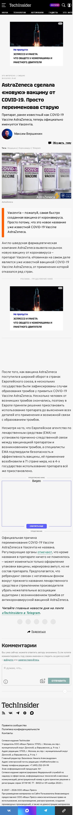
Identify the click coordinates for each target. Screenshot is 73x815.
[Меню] (4, 5)
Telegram (37, 148)
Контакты (7, 733)
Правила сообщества (14, 725)
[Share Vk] (9, 810)
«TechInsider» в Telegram (21, 613)
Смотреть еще (36, 526)
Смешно (21, 76)
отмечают (45, 552)
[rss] (3, 713)
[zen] (25, 713)
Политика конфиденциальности (21, 729)
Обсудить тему (62, 142)
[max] (32, 713)
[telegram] (17, 713)
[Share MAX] (27, 810)
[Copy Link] (64, 810)
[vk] (10, 713)
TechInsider (20, 5)
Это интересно (8, 76)
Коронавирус (25, 148)
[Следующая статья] (36, 691)
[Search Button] (64, 5)
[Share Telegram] (45, 810)
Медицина (12, 148)
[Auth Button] (69, 5)
